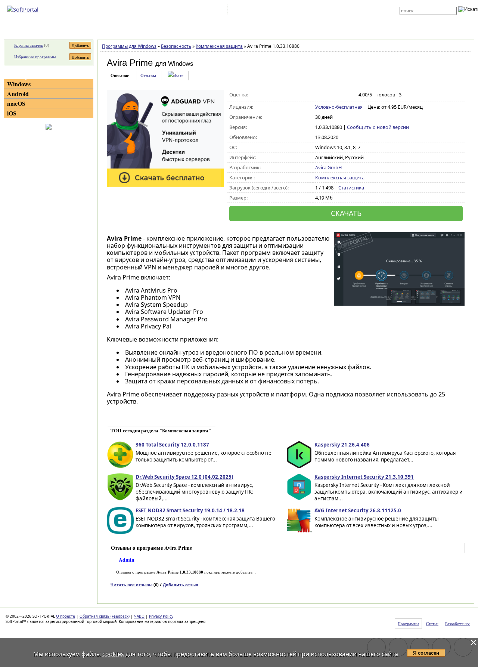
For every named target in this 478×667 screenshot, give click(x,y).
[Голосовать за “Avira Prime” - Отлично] (350, 95)
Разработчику (457, 623)
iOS (11, 113)
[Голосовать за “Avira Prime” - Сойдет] (335, 95)
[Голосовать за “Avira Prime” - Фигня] (319, 95)
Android (18, 93)
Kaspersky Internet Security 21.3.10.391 (364, 476)
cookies (113, 654)
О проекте (65, 616)
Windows (19, 84)
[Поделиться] (175, 75)
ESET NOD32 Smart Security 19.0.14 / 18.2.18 (190, 510)
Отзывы (148, 75)
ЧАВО (139, 616)
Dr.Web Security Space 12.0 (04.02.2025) (184, 476)
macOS (16, 103)
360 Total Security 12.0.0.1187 (172, 444)
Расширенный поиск (420, 17)
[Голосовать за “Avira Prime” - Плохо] (327, 95)
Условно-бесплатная (339, 107)
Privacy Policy (161, 616)
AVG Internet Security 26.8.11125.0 (357, 510)
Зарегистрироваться (294, 11)
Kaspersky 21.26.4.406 (342, 444)
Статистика (351, 187)
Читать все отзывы (131, 584)
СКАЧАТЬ (346, 213)
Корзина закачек (28, 45)
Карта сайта (332, 11)
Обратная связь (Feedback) (105, 616)
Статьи (63, 30)
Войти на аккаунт (251, 11)
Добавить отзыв (180, 584)
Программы (26, 30)
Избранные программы (35, 57)
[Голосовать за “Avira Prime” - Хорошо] (343, 95)
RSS (354, 11)
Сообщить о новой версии (378, 127)
